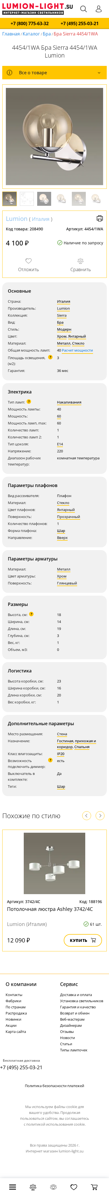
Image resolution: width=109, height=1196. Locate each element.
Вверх (62, 537)
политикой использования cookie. (56, 1124)
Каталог (31, 34)
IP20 (60, 753)
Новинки (13, 1019)
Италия (40, 219)
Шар (61, 530)
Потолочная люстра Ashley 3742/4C (50, 909)
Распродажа (16, 1013)
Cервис (69, 984)
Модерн (64, 329)
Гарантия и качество (78, 1006)
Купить (78, 940)
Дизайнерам (71, 1025)
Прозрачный (68, 516)
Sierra (62, 315)
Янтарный (77, 336)
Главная (11, 34)
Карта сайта (16, 1031)
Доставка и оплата (76, 994)
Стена (62, 733)
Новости (67, 1037)
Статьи (66, 1043)
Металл (63, 343)
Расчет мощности (77, 350)
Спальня (81, 746)
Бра (47, 34)
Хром (62, 336)
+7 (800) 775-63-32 (30, 24)
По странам (16, 1006)
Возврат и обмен (74, 1013)
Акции (11, 1025)
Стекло (78, 343)
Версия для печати (99, 218)
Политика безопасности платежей (54, 1085)
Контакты (14, 994)
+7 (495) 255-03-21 (80, 24)
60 (59, 416)
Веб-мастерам (72, 1019)
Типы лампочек (73, 1049)
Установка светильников (81, 1000)
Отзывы (67, 1031)
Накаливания (69, 402)
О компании (21, 984)
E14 (60, 444)
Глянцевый (67, 583)
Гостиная (65, 740)
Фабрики (13, 1000)
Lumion (17, 218)
